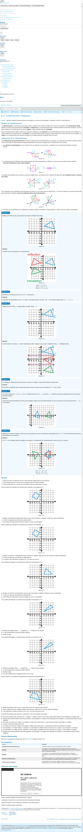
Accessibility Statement (52, 828)
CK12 (2, 809)
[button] (5, 85)
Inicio (7, 111)
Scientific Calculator (7, 75)
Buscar (3, 109)
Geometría (39, 111)
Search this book (4, 23)
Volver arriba (4, 819)
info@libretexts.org (6, 829)
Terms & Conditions (42, 828)
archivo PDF (28, 739)
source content (9, 809)
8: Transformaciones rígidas (53, 111)
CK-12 (57, 808)
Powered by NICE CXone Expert (22, 825)
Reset (2, 37)
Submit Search (4, 28)
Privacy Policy (34, 828)
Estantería (16, 111)
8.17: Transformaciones (15, 808)
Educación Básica (27, 111)
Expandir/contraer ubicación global (81, 112)
